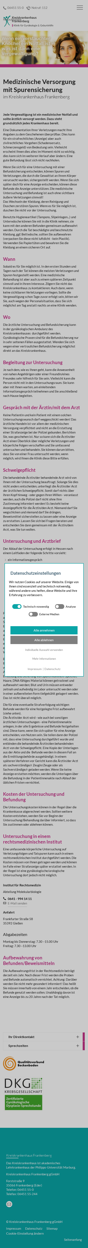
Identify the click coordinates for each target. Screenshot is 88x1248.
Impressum (35, 669)
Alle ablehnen (44, 640)
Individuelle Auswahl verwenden (44, 649)
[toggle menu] (80, 7)
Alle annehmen (44, 630)
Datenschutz (52, 669)
